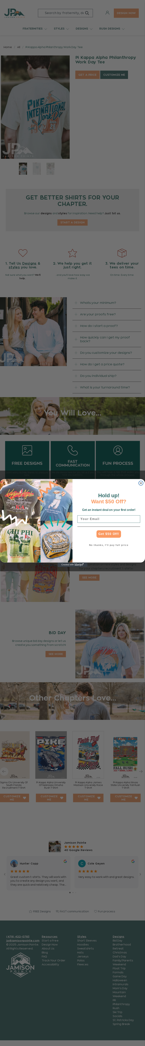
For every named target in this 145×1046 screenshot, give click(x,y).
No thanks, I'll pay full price (109, 545)
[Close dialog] (141, 483)
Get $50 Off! (108, 534)
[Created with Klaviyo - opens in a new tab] (72, 565)
